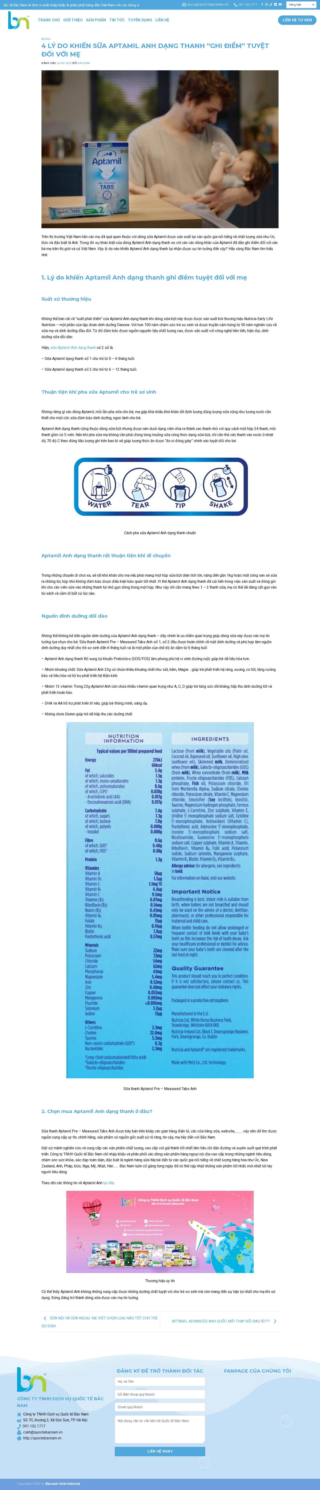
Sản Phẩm (96, 20)
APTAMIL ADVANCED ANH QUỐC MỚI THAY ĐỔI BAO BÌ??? (221, 1321)
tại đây (109, 1183)
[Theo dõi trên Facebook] (262, 4)
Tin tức (117, 20)
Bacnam (84, 63)
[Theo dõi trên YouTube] (280, 4)
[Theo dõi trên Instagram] (266, 4)
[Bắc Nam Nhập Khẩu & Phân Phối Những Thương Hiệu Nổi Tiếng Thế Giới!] (17, 20)
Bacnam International (62, 1484)
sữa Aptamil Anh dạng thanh (73, 347)
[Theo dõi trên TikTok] (271, 4)
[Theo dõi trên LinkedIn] (275, 4)
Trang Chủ (49, 20)
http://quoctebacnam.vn (41, 1438)
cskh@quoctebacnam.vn (42, 1432)
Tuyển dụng (140, 20)
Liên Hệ (162, 20)
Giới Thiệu (73, 20)
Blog (45, 39)
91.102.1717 (35, 1426)
